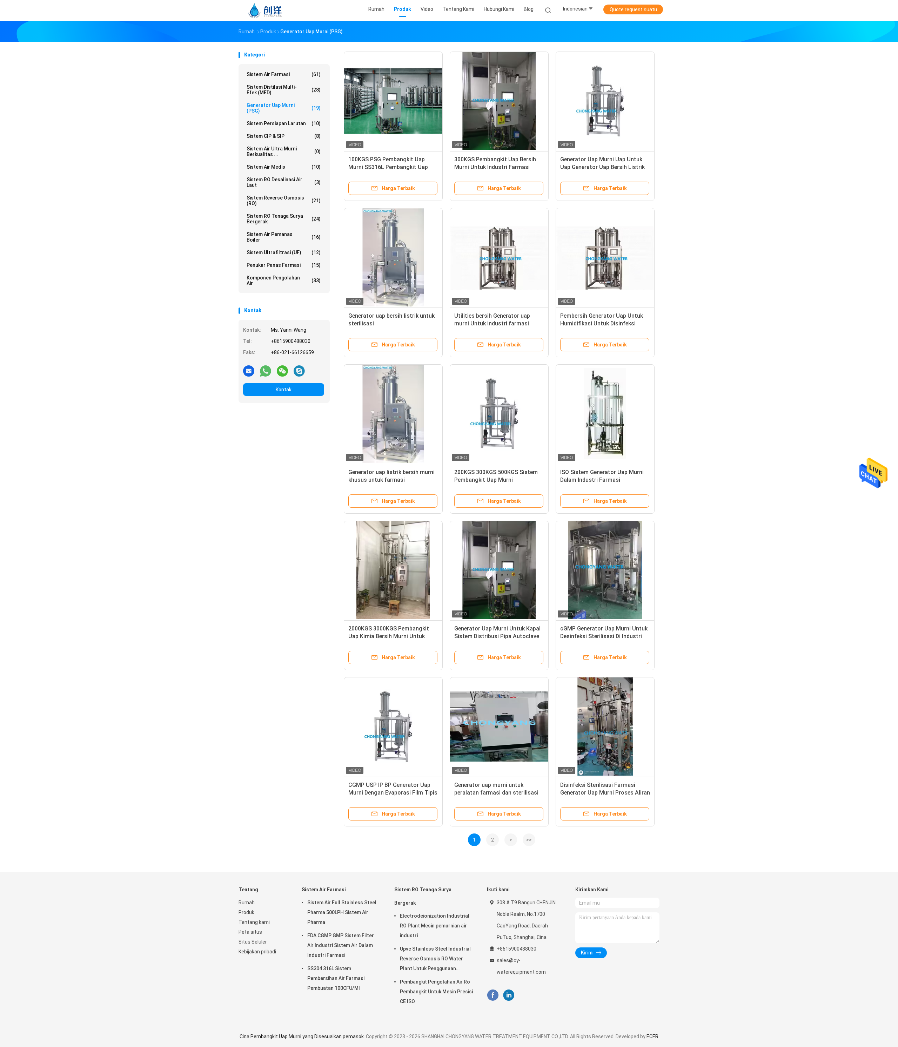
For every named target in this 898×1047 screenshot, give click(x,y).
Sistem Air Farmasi (284, 74)
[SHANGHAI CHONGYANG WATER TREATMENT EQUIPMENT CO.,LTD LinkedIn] (509, 995)
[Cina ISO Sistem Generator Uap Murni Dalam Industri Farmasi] (605, 414)
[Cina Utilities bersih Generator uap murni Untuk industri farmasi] (499, 257)
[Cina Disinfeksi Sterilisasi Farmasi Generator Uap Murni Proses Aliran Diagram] (605, 726)
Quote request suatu (633, 9)
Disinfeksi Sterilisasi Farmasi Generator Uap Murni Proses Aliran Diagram (605, 793)
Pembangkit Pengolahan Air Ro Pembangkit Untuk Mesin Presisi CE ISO (436, 991)
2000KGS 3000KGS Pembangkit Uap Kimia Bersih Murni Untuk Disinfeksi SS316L (388, 636)
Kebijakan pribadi (257, 951)
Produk (246, 912)
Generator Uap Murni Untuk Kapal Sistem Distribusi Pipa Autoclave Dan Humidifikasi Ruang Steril (497, 636)
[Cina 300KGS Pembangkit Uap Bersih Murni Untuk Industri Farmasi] (499, 101)
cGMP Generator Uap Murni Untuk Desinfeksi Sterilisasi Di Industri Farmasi (604, 636)
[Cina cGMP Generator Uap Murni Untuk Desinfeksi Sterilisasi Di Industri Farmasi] (605, 570)
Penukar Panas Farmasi (284, 265)
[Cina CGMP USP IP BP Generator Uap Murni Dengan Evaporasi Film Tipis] (393, 726)
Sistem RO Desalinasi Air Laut (284, 182)
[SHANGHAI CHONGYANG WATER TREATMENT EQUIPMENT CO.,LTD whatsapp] (265, 370)
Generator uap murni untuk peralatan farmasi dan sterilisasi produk (496, 793)
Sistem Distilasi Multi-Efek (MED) (284, 89)
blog (529, 9)
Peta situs (250, 932)
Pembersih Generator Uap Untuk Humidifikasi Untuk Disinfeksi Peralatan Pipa (601, 323)
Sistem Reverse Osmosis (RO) (284, 200)
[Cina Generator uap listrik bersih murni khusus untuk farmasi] (393, 414)
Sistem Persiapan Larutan (284, 123)
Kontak (283, 389)
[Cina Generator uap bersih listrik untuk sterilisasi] (393, 257)
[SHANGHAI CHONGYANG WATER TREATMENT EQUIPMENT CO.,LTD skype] (299, 370)
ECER (652, 1036)
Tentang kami (254, 922)
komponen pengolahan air (284, 280)
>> (529, 840)
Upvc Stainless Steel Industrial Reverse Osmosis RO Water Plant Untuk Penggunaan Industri (435, 959)
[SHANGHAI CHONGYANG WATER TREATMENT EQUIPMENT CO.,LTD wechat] (282, 370)
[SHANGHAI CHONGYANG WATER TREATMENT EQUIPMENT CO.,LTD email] (248, 370)
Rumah (247, 902)
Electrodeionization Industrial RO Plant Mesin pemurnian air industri (434, 925)
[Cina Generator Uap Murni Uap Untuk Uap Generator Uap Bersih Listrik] (605, 101)
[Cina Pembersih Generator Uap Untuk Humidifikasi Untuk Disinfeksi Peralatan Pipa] (605, 257)
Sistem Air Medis (284, 167)
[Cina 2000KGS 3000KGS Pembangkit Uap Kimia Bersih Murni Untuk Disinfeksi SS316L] (393, 570)
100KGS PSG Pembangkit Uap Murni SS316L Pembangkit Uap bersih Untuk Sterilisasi (388, 167)
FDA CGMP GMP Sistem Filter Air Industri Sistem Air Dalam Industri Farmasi (340, 945)
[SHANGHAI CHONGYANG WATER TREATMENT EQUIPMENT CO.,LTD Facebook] (492, 995)
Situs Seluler (253, 942)
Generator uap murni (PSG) (284, 108)
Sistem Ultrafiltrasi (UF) (284, 252)
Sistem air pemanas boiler (284, 237)
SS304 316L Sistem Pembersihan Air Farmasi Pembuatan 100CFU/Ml (335, 978)
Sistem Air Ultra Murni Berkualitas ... (284, 151)
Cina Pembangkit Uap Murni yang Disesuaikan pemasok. (303, 1036)
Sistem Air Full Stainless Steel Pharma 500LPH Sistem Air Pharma (341, 912)
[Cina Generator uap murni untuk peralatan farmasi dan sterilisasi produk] (499, 726)
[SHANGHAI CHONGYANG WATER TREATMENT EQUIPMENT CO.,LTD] (266, 10)
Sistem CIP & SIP (284, 136)
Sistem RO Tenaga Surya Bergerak (284, 218)
